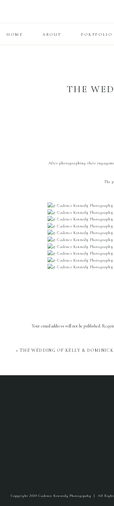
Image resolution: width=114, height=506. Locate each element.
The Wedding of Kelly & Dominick (66, 350)
